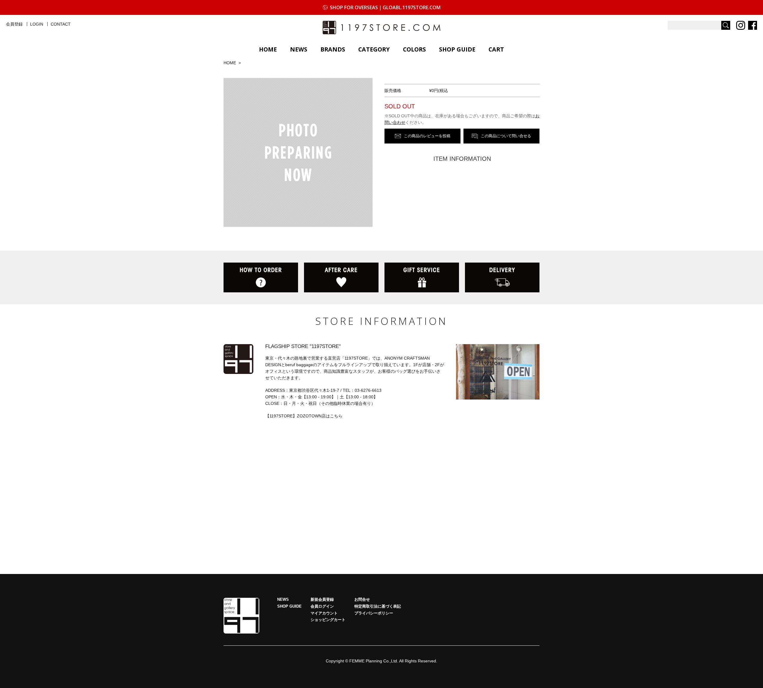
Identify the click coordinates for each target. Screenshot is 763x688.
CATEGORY (374, 49)
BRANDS (332, 49)
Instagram (740, 25)
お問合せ (362, 599)
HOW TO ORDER (261, 277)
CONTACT (61, 24)
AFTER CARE (341, 277)
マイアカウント (324, 613)
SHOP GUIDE (457, 49)
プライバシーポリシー (373, 613)
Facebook (752, 25)
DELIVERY (502, 277)
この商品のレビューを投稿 (427, 136)
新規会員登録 (322, 599)
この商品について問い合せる (506, 136)
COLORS (414, 49)
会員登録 (14, 24)
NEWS (298, 49)
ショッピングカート (328, 620)
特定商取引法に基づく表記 (377, 606)
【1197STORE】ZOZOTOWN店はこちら (303, 416)
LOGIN (36, 24)
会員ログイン (322, 606)
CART (496, 49)
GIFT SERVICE (421, 277)
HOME (268, 49)
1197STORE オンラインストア (381, 27)
